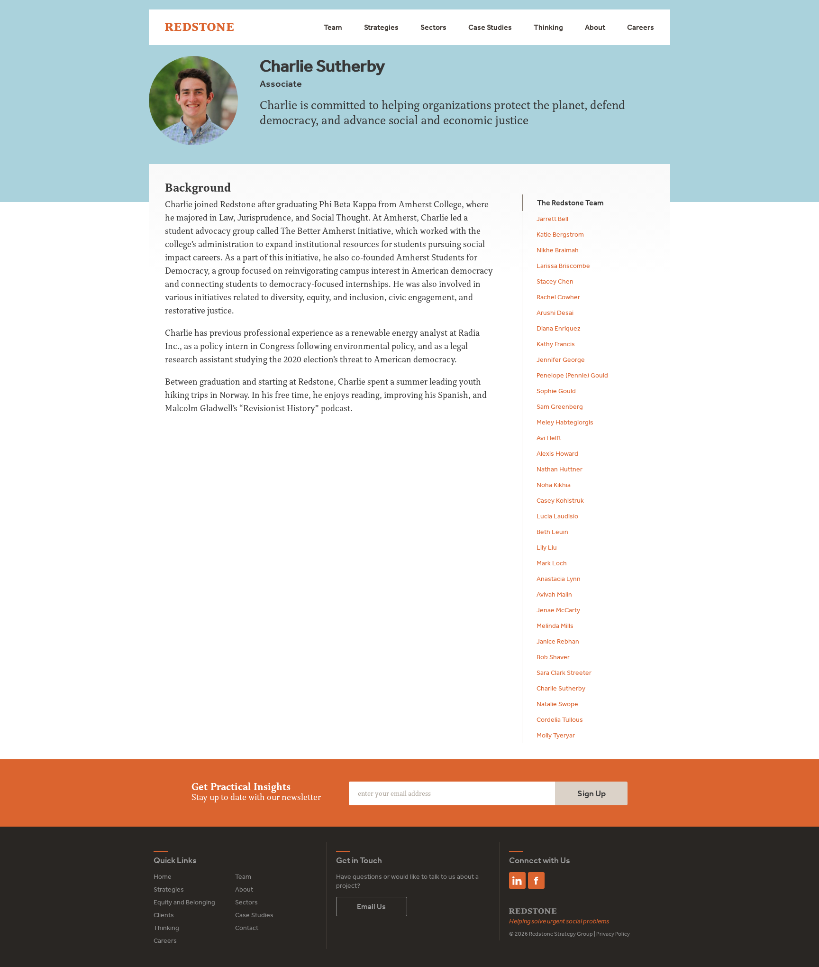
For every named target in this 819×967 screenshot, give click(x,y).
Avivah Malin (554, 594)
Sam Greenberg (560, 406)
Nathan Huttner (559, 469)
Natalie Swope (557, 704)
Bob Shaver (553, 657)
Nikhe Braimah (558, 250)
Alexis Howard (557, 453)
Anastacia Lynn (559, 578)
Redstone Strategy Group (561, 934)
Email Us (371, 906)
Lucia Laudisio (557, 516)
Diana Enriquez (559, 328)
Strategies (381, 27)
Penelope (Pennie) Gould (572, 375)
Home (163, 876)
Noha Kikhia (554, 484)
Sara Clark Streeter (564, 672)
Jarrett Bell (552, 218)
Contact (246, 927)
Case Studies (490, 27)
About (595, 27)
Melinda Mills (555, 625)
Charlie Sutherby (561, 688)
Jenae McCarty (558, 610)
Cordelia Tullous (560, 719)
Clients (164, 915)
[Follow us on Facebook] (536, 880)
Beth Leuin (552, 531)
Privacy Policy (613, 934)
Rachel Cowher (558, 297)
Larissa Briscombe (563, 265)
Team (333, 27)
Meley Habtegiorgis (565, 422)
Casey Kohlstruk (560, 500)
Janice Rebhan (558, 641)
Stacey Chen (555, 281)
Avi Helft (549, 437)
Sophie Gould (556, 391)
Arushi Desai (555, 312)
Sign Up (591, 793)
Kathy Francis (556, 344)
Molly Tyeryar (556, 735)
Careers (640, 27)
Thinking (548, 27)
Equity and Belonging (184, 902)
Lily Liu (547, 547)
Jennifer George (561, 359)
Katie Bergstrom (560, 234)
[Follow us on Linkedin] (517, 880)
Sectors (433, 27)
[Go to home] (199, 27)
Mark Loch (552, 563)
